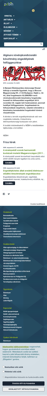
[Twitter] (9, 194)
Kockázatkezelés (9, 268)
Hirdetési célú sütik (12, 371)
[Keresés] (41, 44)
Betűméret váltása (43, 49)
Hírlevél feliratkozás (10, 330)
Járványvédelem (9, 263)
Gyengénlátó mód (34, 10)
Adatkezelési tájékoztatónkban (16, 346)
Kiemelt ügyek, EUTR (10, 266)
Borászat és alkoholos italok (13, 255)
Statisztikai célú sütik (13, 367)
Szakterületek (8, 244)
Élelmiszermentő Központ (12, 327)
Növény (6, 298)
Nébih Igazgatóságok (10, 311)
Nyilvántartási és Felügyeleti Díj (14, 276)
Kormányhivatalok (9, 317)
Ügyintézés (7, 289)
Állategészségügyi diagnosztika (14, 250)
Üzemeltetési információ (12, 236)
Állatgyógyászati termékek (12, 253)
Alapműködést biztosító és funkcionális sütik (24, 377)
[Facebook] (4, 194)
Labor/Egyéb (7, 300)
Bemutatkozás (8, 215)
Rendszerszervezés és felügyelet (15, 279)
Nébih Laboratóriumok (11, 314)
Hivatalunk (7, 212)
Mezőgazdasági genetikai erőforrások (16, 271)
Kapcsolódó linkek (9, 228)
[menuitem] (23, 16)
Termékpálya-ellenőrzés (11, 282)
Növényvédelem (9, 274)
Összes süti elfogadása (23, 383)
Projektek (6, 226)
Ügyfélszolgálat (8, 322)
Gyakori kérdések (10, 337)
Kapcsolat (7, 308)
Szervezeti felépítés (10, 218)
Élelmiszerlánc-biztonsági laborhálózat (17, 260)
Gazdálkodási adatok (10, 221)
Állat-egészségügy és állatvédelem (15, 247)
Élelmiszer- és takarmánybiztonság (15, 258)
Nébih (12, 4)
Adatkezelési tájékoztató (12, 231)
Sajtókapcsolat (8, 319)
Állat (5, 295)
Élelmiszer (7, 292)
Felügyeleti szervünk (10, 223)
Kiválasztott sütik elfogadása (23, 389)
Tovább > (9, 163)
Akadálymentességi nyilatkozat (14, 234)
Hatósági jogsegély (10, 324)
